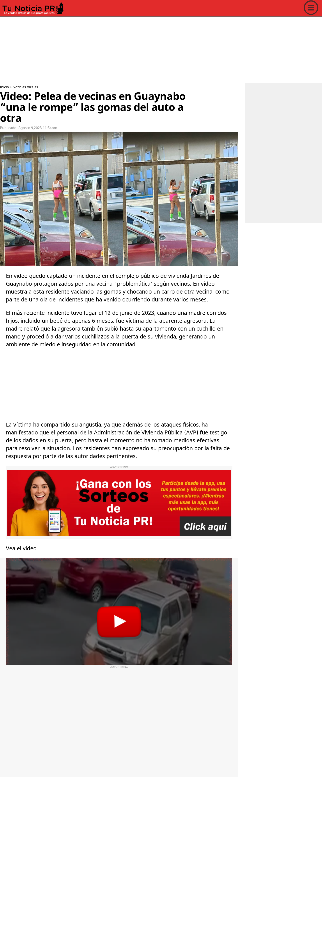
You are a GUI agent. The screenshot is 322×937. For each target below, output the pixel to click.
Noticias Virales (25, 87)
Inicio (4, 87)
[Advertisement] (131, 49)
